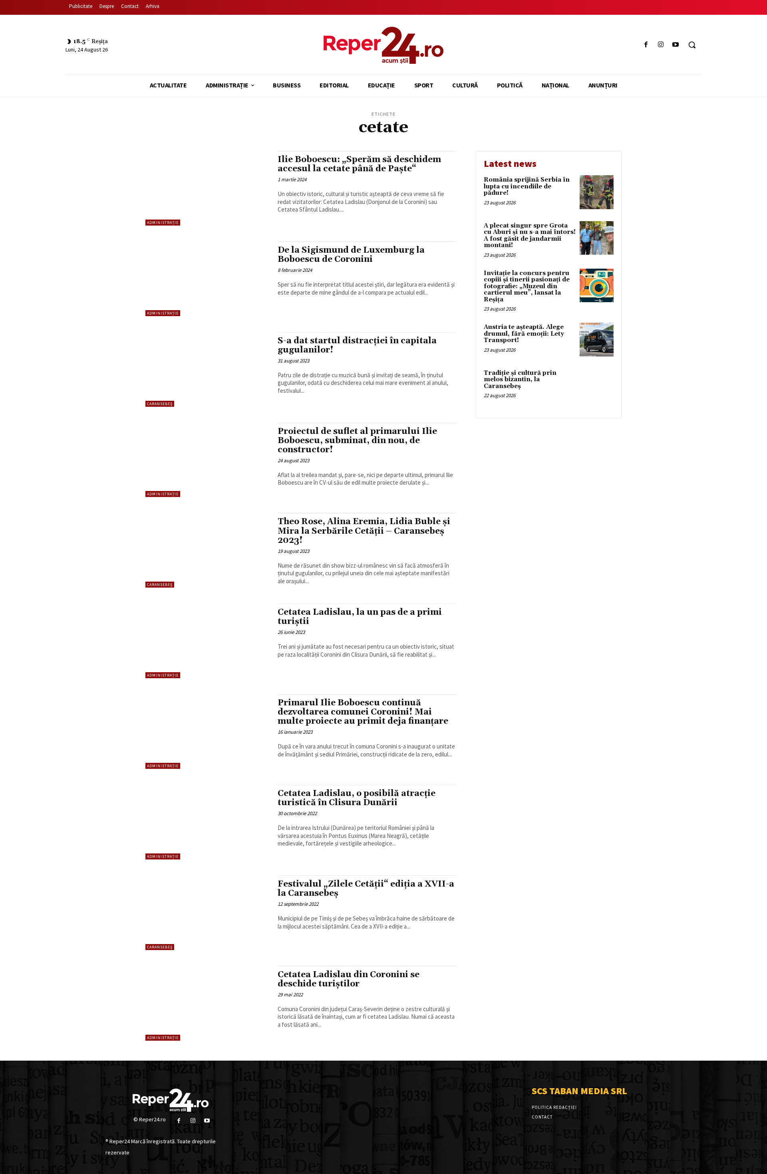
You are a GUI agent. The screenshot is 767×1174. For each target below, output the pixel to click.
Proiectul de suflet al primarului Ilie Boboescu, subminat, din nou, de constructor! (357, 440)
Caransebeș (160, 403)
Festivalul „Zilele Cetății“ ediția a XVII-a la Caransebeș (366, 889)
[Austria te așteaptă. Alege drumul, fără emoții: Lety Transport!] (597, 339)
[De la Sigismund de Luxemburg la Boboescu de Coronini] (207, 279)
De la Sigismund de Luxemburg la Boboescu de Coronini (351, 255)
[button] (691, 44)
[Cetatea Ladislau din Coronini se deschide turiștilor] (207, 1003)
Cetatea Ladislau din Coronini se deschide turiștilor (348, 979)
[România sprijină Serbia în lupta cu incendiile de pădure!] (597, 192)
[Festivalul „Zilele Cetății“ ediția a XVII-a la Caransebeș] (207, 912)
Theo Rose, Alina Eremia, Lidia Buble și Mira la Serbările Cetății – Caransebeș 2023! (364, 531)
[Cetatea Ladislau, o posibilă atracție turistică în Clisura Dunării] (207, 822)
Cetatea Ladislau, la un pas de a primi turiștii (360, 617)
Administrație (163, 222)
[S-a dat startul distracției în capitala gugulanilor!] (207, 369)
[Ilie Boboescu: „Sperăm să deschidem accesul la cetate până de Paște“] (207, 188)
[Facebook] (645, 45)
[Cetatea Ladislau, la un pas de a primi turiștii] (207, 641)
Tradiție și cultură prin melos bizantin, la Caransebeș (520, 379)
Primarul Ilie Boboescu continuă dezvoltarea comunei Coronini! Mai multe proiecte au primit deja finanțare (363, 712)
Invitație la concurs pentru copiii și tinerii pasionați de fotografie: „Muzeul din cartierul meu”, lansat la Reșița (527, 286)
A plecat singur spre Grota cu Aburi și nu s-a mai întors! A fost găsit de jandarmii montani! (530, 235)
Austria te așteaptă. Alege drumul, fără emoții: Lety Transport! (524, 333)
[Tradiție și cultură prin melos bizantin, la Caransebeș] (597, 385)
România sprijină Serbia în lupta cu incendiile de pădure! (527, 186)
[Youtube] (675, 45)
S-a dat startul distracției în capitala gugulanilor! (357, 345)
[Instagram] (661, 45)
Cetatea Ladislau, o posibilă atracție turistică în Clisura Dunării (356, 798)
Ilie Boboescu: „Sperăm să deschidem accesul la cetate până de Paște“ (359, 164)
